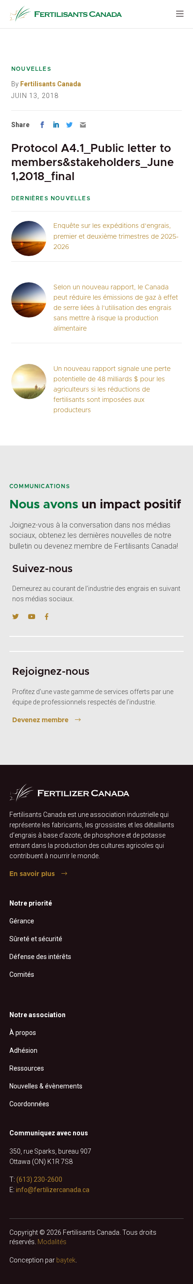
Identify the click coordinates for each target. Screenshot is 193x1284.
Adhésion (23, 1050)
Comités (21, 974)
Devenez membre (40, 720)
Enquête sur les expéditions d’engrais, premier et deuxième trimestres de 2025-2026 (115, 236)
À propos (22, 1032)
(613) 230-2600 (39, 1179)
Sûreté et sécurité (35, 939)
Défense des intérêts (40, 956)
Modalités (52, 1242)
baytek (65, 1260)
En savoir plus (32, 874)
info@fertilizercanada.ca (52, 1189)
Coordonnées (29, 1104)
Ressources (26, 1068)
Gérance (21, 921)
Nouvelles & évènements (45, 1086)
